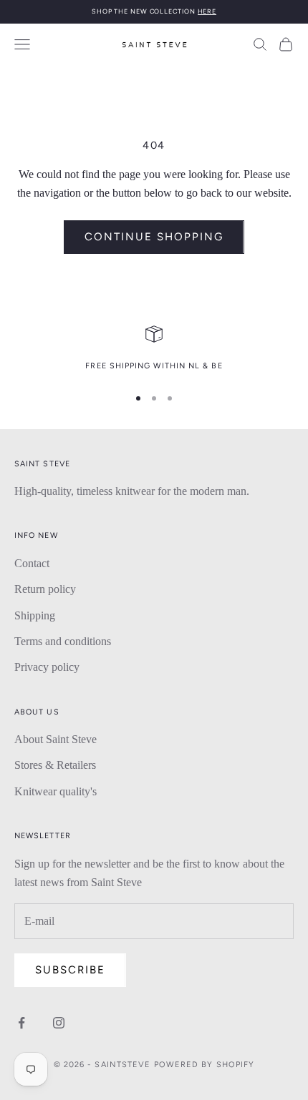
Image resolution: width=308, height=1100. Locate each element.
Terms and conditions (62, 641)
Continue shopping (154, 236)
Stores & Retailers (55, 765)
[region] (154, 349)
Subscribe (70, 969)
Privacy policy (47, 667)
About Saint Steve (55, 739)
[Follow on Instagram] (59, 1023)
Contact (31, 563)
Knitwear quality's (55, 791)
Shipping (34, 615)
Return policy (45, 589)
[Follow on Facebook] (21, 1023)
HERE (207, 11)
